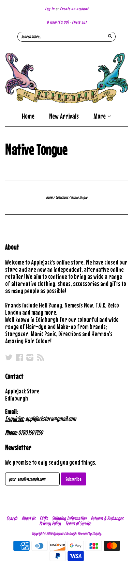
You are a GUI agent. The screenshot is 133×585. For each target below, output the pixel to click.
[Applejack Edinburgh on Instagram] (30, 357)
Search (11, 518)
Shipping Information (69, 518)
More (100, 117)
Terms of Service (78, 523)
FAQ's (43, 518)
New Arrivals (64, 116)
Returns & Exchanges (107, 518)
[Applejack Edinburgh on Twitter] (9, 357)
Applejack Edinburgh (64, 533)
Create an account (74, 8)
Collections (62, 197)
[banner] (66, 78)
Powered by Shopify (89, 533)
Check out (79, 22)
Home (28, 116)
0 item (58, 22)
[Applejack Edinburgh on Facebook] (19, 357)
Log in (50, 8)
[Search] (110, 36)
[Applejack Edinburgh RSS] (40, 357)
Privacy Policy (50, 523)
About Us (28, 518)
